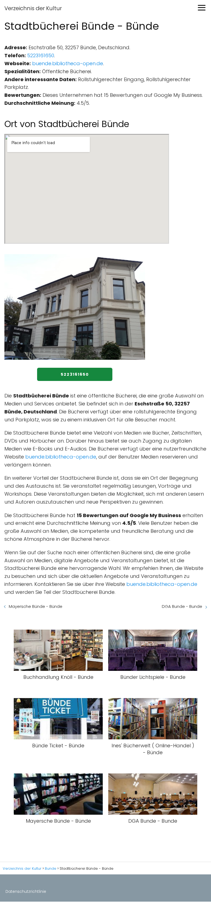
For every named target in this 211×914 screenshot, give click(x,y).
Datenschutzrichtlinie (25, 891)
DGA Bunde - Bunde (182, 606)
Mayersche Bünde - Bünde (35, 606)
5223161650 (40, 55)
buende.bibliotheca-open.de (67, 63)
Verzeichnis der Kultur (33, 8)
